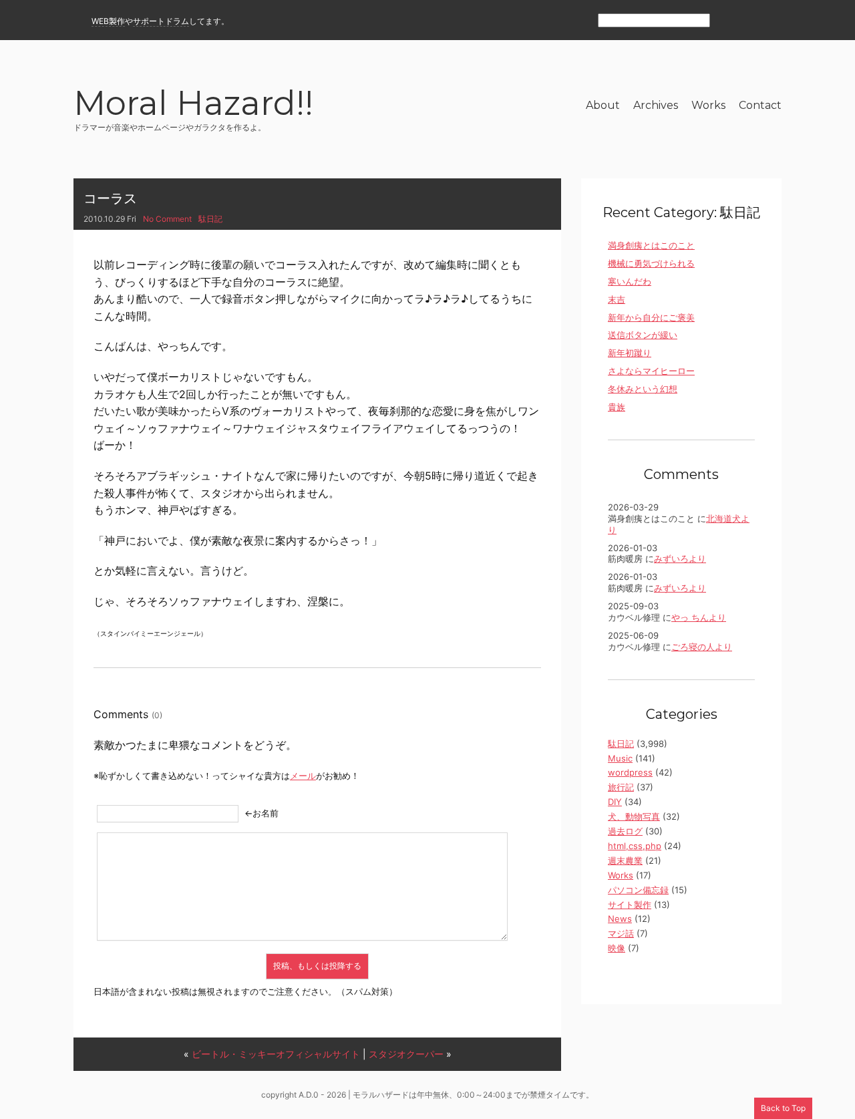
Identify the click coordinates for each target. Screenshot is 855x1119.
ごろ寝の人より (701, 646)
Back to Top (783, 1108)
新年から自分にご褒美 (651, 317)
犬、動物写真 (634, 816)
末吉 (616, 299)
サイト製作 (629, 904)
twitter (773, 21)
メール (303, 775)
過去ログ (625, 831)
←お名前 (261, 813)
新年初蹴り (629, 352)
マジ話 (621, 933)
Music (620, 758)
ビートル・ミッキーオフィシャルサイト (276, 1054)
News (620, 918)
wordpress (630, 772)
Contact (760, 105)
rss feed (726, 21)
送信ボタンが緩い (642, 334)
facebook (749, 21)
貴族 (616, 407)
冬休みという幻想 (642, 388)
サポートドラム (161, 21)
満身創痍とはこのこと (651, 245)
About (603, 105)
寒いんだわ (629, 281)
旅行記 (621, 787)
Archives (655, 105)
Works (708, 105)
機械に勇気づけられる (651, 263)
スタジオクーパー (406, 1054)
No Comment (167, 219)
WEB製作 (108, 21)
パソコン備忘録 (638, 890)
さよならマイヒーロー (651, 370)
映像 (616, 948)
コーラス (110, 198)
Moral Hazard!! (193, 105)
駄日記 (210, 219)
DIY (615, 801)
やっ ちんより (698, 617)
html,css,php (634, 845)
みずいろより (680, 558)
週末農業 (625, 860)
